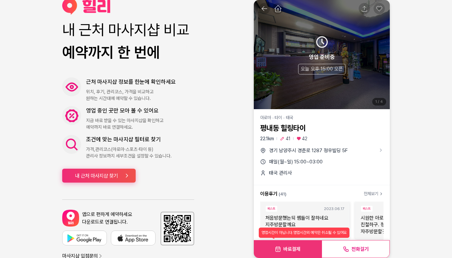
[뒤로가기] (264, 8)
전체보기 (371, 193)
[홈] (278, 8)
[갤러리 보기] (322, 54)
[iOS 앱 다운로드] (133, 238)
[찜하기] (379, 8)
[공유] (364, 8)
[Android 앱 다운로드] (84, 238)
